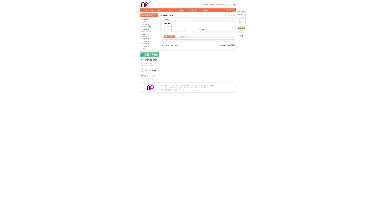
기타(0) (144, 48)
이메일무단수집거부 (197, 85)
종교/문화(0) (145, 46)
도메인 (171, 10)
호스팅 (160, 10)
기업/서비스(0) (146, 19)
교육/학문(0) (145, 22)
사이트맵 (241, 22)
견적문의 (241, 20)
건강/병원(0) (145, 24)
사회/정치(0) (145, 43)
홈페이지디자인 (148, 10)
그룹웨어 (181, 10)
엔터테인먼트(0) (146, 31)
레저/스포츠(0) (146, 36)
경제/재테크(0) (146, 41)
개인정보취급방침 (177, 85)
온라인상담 (193, 10)
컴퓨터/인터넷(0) (146, 27)
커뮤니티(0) (145, 29)
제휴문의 (206, 85)
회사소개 (163, 85)
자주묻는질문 (203, 10)
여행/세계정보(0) (146, 39)
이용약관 (169, 85)
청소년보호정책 (187, 85)
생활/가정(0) (145, 34)
